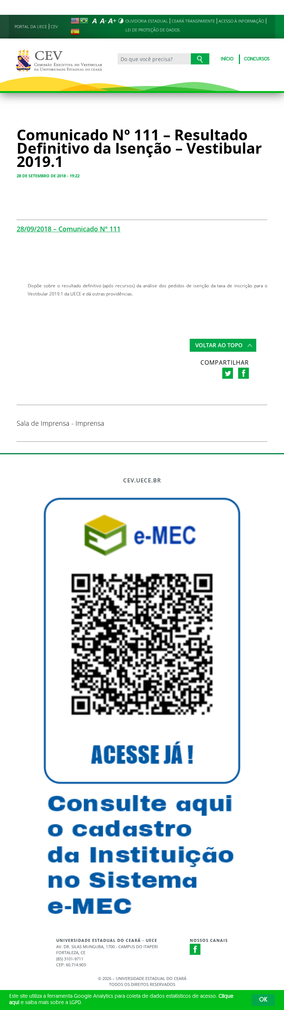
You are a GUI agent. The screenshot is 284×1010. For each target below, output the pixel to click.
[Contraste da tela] (120, 20)
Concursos (257, 59)
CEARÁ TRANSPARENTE (193, 21)
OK (263, 1000)
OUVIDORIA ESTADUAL (146, 21)
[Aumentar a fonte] (112, 20)
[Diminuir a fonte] (103, 20)
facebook (243, 373)
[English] (75, 20)
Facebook (195, 949)
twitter (227, 373)
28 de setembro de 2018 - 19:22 (48, 175)
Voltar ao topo (219, 345)
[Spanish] (75, 31)
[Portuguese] (84, 20)
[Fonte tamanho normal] (94, 20)
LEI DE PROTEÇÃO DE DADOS (152, 30)
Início (227, 59)
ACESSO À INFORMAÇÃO (241, 21)
